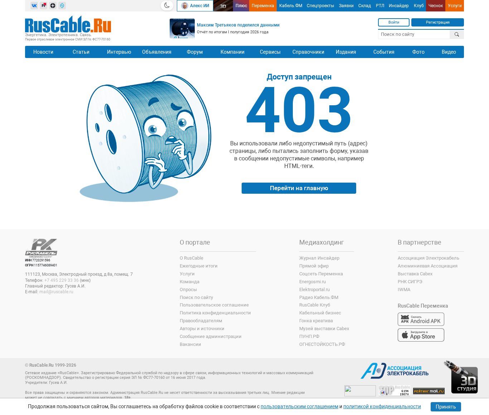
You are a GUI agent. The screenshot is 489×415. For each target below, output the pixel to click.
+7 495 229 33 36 (61, 280)
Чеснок (436, 5)
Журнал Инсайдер (319, 258)
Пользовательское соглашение (214, 305)
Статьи (81, 52)
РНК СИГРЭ (410, 281)
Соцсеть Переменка (321, 273)
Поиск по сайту (196, 297)
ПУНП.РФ (309, 336)
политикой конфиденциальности (382, 406)
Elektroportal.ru (314, 289)
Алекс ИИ (199, 5)
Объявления (156, 52)
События (383, 52)
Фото (418, 52)
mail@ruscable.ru (56, 291)
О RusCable (191, 258)
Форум (195, 52)
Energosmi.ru (312, 281)
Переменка (263, 5)
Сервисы (270, 52)
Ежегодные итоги (199, 266)
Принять (446, 407)
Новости (43, 52)
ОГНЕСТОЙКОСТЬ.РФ (322, 344)
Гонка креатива (316, 320)
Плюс (241, 5)
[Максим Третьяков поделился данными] (182, 28)
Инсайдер (399, 5)
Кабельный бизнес (320, 312)
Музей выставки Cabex (324, 328)
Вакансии (190, 344)
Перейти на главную (299, 188)
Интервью (119, 52)
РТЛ (380, 5)
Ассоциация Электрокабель (428, 258)
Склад (364, 5)
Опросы (188, 289)
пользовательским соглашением (299, 406)
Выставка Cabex (415, 273)
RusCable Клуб (314, 305)
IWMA (404, 289)
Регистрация (438, 22)
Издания (346, 52)
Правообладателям (201, 320)
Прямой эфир (314, 266)
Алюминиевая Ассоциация (427, 266)
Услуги (455, 5)
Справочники (308, 52)
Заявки (346, 5)
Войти (393, 22)
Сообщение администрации (211, 336)
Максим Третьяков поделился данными (238, 25)
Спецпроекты (320, 5)
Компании (233, 52)
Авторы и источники (202, 328)
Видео (449, 52)
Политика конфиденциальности (215, 312)
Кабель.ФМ (290, 5)
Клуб (419, 5)
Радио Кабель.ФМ (318, 297)
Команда (189, 281)
